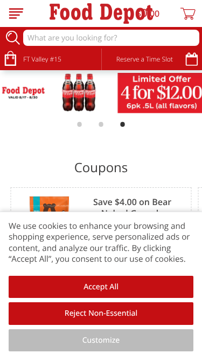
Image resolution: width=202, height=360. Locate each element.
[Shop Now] (16, 13)
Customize (101, 340)
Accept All (101, 287)
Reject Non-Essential (101, 313)
